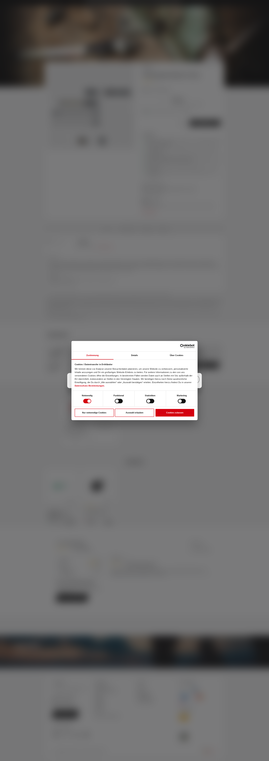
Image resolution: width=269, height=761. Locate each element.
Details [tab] (134, 355)
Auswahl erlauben (134, 413)
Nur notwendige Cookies (94, 413)
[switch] (119, 401)
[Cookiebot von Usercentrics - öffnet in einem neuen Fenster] (182, 346)
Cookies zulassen (174, 413)
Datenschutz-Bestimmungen (89, 385)
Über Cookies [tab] (176, 355)
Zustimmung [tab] (92, 355)
